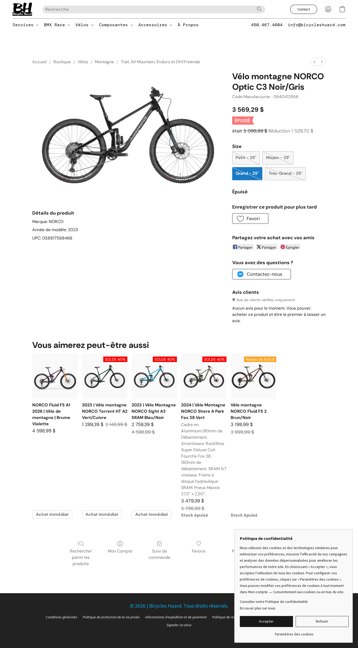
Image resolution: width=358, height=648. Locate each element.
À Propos (188, 25)
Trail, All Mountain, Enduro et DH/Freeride (160, 62)
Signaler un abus (179, 625)
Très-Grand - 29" (285, 173)
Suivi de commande (159, 554)
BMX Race (56, 25)
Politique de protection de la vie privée (111, 617)
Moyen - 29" (278, 157)
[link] (294, 632)
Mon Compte (120, 551)
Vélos (83, 25)
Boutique (62, 62)
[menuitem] (314, 62)
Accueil (39, 62)
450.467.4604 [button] (267, 25)
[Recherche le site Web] (259, 9)
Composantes (115, 25)
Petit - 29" (246, 157)
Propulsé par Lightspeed (179, 634)
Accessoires (154, 25)
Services (24, 25)
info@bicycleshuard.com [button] (316, 25)
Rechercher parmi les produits (81, 557)
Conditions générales (61, 617)
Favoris (198, 551)
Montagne (104, 62)
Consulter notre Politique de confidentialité (274, 601)
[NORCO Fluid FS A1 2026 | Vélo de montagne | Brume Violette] (55, 376)
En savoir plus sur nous (257, 608)
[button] (22, 9)
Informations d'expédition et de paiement (176, 617)
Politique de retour (226, 617)
